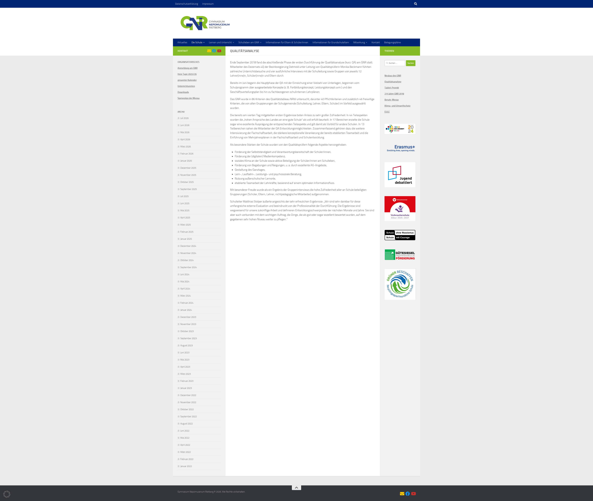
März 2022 (185, 452)
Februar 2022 (186, 459)
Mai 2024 (184, 281)
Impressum (208, 3)
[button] (7, 494)
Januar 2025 (186, 239)
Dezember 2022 (188, 395)
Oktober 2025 (187, 182)
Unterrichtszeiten (186, 86)
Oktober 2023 (187, 331)
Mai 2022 (184, 437)
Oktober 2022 (187, 409)
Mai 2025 (184, 210)
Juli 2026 (184, 118)
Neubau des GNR (393, 75)
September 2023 (188, 338)
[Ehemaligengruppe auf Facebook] (214, 51)
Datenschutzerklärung (186, 3)
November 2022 (188, 402)
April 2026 (185, 139)
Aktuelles (182, 42)
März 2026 (185, 146)
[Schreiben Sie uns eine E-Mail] (209, 51)
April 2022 (185, 445)
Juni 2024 (184, 274)
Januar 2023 (186, 388)
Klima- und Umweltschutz (397, 105)
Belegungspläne (392, 42)
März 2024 (185, 295)
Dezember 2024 (188, 246)
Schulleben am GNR (248, 42)
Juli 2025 (184, 196)
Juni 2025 (184, 203)
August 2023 (186, 345)
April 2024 (185, 288)
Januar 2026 (186, 160)
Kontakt (376, 42)
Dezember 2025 (188, 167)
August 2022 (186, 423)
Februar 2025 (186, 231)
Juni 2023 (184, 352)
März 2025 (185, 224)
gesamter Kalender (187, 80)
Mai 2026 (184, 132)
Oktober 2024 (187, 260)
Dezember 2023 (188, 317)
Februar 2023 (186, 381)
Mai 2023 (184, 359)
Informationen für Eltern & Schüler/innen (287, 42)
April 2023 (185, 366)
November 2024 (188, 253)
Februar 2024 (186, 302)
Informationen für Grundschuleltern (331, 42)
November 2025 (188, 175)
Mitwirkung (359, 42)
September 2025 (188, 189)
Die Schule (196, 42)
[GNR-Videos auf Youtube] (219, 51)
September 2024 (188, 267)
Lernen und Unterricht (220, 42)
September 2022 (188, 416)
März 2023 (185, 374)
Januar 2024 (186, 310)
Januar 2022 (186, 466)
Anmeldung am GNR (188, 68)
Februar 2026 (186, 153)
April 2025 (185, 217)
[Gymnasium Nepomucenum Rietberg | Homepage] (205, 23)
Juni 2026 (184, 125)
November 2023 (188, 324)
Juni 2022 (184, 430)
